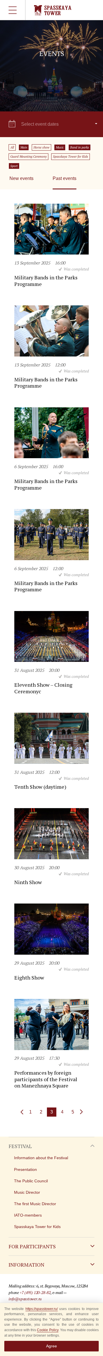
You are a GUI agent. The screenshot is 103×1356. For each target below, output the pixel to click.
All (12, 147)
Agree (51, 1346)
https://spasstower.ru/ (41, 1309)
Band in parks (79, 147)
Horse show (41, 147)
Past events (64, 178)
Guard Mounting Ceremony (28, 157)
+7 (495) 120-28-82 (35, 1292)
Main (23, 147)
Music (60, 147)
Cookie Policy (47, 1330)
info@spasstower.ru (25, 1298)
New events (21, 178)
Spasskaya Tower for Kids (70, 157)
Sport (14, 166)
